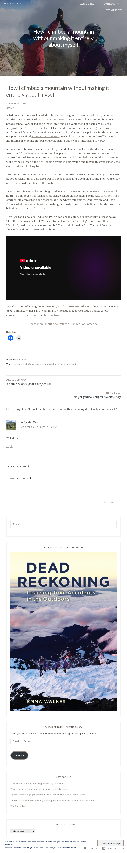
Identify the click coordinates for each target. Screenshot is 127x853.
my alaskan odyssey (13, 3)
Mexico (61, 364)
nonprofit (71, 364)
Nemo (33, 315)
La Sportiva (51, 315)
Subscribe (19, 755)
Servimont (107, 195)
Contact (109, 3)
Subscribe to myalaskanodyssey (63, 727)
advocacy (19, 364)
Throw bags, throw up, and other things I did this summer (40, 789)
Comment (109, 502)
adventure (22, 359)
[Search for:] (63, 524)
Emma (10, 108)
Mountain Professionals (35, 204)
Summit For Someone (45, 136)
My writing (114, 10)
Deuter (24, 315)
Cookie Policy (69, 847)
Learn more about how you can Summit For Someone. (63, 324)
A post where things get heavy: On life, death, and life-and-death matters (47, 794)
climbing (29, 364)
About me (87, 3)
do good (39, 364)
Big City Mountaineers (52, 119)
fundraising (50, 364)
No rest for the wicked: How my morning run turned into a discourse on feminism (52, 800)
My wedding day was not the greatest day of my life (36, 783)
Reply (9, 446)
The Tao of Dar (18, 806)
